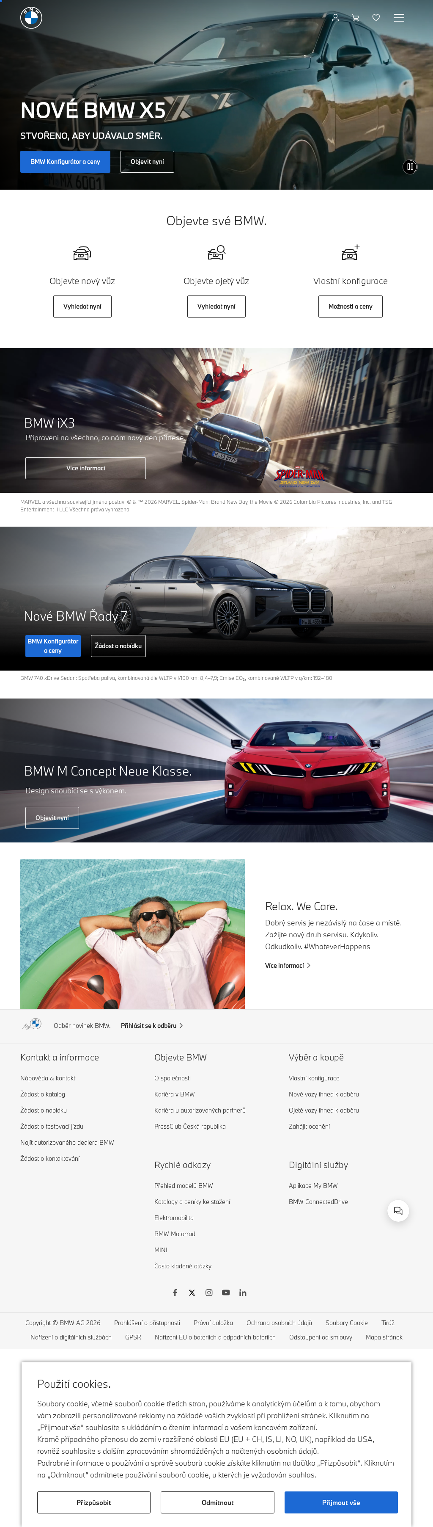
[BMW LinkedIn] (243, 1294)
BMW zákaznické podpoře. (295, 1203)
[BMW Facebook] (175, 1294)
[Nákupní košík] (357, 18)
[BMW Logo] (31, 18)
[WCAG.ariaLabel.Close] (372, 1169)
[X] (192, 1294)
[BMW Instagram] (209, 1294)
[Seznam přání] (377, 18)
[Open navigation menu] (400, 18)
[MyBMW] (336, 18)
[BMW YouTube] (226, 1294)
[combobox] (398, 1211)
